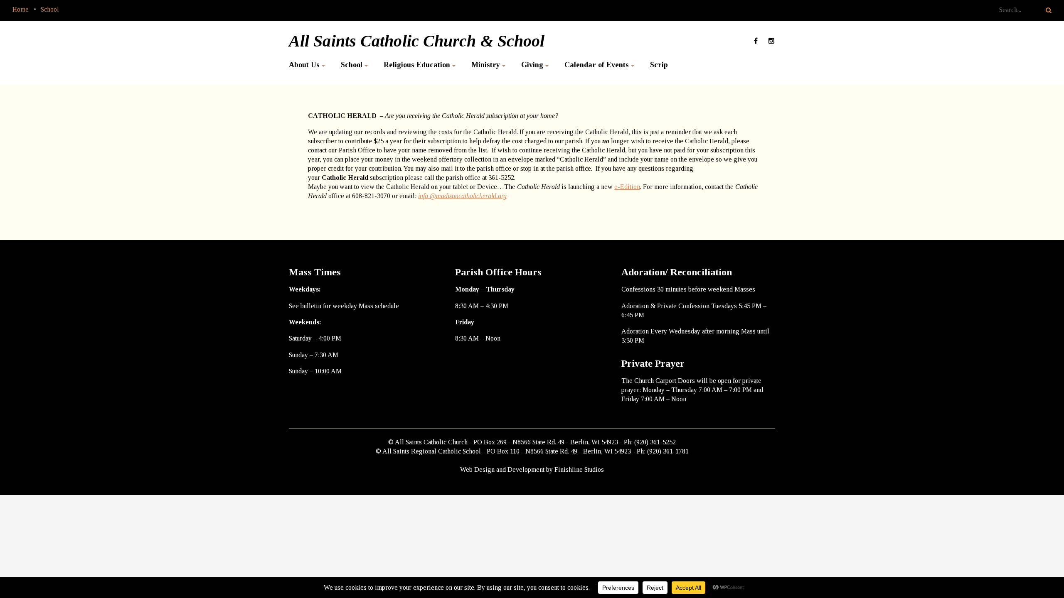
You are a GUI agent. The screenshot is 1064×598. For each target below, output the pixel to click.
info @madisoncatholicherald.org (462, 195)
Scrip (659, 65)
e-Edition (627, 186)
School (50, 9)
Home (20, 9)
